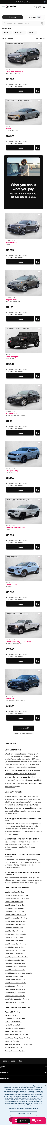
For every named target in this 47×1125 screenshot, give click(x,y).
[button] (31, 7)
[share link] (34, 44)
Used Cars (27, 777)
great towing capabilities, (24, 808)
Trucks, (8, 770)
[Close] (45, 1085)
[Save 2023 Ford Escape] (39, 557)
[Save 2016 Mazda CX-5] (39, 386)
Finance (4, 1072)
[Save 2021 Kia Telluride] (39, 215)
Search (13, 17)
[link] (10, 8)
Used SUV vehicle (30, 796)
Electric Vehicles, (19, 770)
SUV (31, 770)
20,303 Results (7, 38)
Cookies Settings (23, 1114)
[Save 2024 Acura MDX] (39, 671)
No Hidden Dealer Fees (23, 2)
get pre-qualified (34, 780)
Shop (2, 1067)
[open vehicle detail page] (23, 55)
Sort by (38, 38)
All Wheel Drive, (22, 805)
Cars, (34, 767)
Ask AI (33, 17)
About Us (4, 1078)
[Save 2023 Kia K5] (39, 101)
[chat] (35, 7)
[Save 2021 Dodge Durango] (39, 443)
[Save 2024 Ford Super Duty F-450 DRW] (39, 614)
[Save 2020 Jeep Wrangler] (39, 329)
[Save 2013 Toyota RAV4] (39, 272)
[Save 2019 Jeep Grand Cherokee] (39, 500)
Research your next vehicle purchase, (20, 774)
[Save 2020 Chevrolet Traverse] (39, 44)
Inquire (20, 91)
